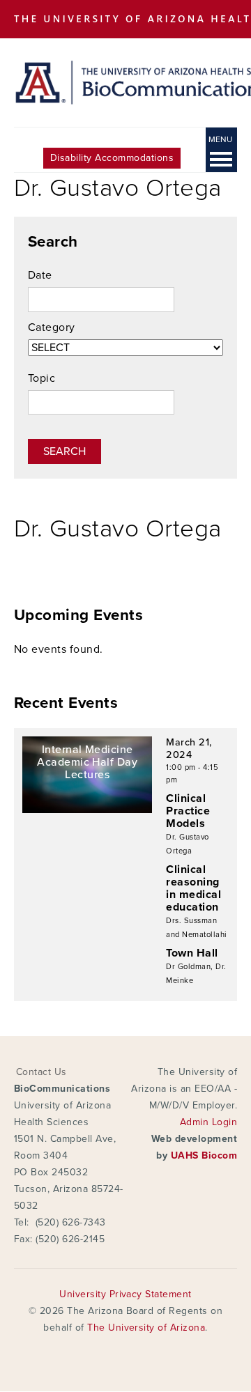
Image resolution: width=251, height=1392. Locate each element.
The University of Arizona (146, 1327)
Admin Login (208, 1122)
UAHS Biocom (204, 1155)
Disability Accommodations (112, 158)
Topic (41, 378)
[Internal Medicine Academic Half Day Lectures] (87, 810)
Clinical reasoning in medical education (193, 888)
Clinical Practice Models (188, 810)
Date (40, 275)
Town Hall (192, 953)
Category (51, 327)
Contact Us (41, 1072)
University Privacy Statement (125, 1294)
